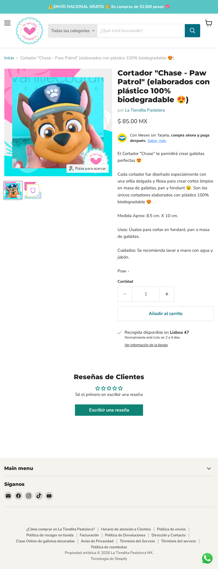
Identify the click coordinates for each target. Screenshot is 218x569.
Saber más (157, 140)
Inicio (9, 58)
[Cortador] (13, 190)
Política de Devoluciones (125, 535)
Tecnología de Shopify (109, 558)
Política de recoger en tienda (50, 535)
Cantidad (125, 282)
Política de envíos (171, 529)
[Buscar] (192, 30)
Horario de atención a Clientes (126, 529)
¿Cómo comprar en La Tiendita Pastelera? (60, 529)
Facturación (89, 535)
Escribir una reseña (109, 410)
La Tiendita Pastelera (145, 110)
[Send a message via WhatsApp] (207, 558)
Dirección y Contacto (169, 535)
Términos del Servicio (137, 541)
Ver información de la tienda (146, 345)
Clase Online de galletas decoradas (45, 541)
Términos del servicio (178, 541)
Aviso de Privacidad (97, 541)
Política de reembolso (109, 547)
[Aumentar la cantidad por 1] (167, 294)
